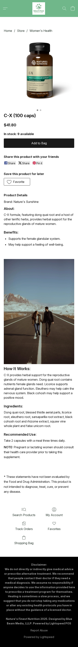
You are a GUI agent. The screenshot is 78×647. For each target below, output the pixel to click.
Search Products (23, 515)
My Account (54, 515)
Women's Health (41, 31)
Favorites (54, 529)
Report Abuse (39, 630)
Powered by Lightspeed (39, 637)
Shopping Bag (24, 543)
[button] (39, 8)
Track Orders (24, 529)
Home (8, 31)
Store (21, 31)
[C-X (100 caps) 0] (39, 72)
